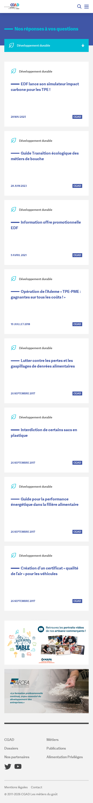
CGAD (9, 739)
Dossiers (11, 748)
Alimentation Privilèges (64, 757)
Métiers (52, 739)
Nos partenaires (16, 757)
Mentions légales (16, 787)
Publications (56, 748)
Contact (36, 787)
